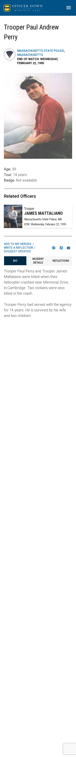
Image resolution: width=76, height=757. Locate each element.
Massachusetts (30, 55)
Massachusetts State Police (40, 50)
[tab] (15, 260)
